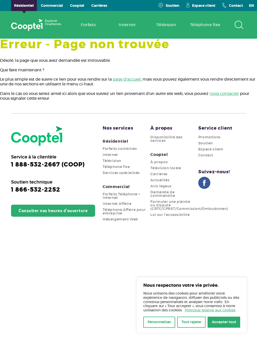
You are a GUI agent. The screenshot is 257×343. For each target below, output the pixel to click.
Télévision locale (165, 168)
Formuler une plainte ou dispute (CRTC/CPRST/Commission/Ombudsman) (189, 205)
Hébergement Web (120, 219)
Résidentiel (115, 141)
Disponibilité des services (166, 139)
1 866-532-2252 (35, 190)
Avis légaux (161, 186)
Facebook (204, 183)
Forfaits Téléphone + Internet (121, 196)
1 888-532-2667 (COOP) (48, 165)
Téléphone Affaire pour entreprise (124, 211)
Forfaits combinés (120, 149)
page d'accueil (127, 79)
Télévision (112, 161)
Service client (215, 128)
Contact (236, 6)
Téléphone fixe (116, 167)
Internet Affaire (117, 204)
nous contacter (224, 94)
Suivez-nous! (214, 172)
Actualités (159, 180)
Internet (110, 155)
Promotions (209, 137)
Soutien (172, 6)
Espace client (203, 6)
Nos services (118, 128)
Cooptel (159, 155)
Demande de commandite (162, 194)
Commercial (116, 187)
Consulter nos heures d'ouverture (53, 210)
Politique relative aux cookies (210, 310)
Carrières (158, 174)
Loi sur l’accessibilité (169, 215)
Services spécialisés (121, 173)
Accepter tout (224, 322)
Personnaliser (159, 322)
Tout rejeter (191, 322)
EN (251, 6)
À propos (161, 128)
